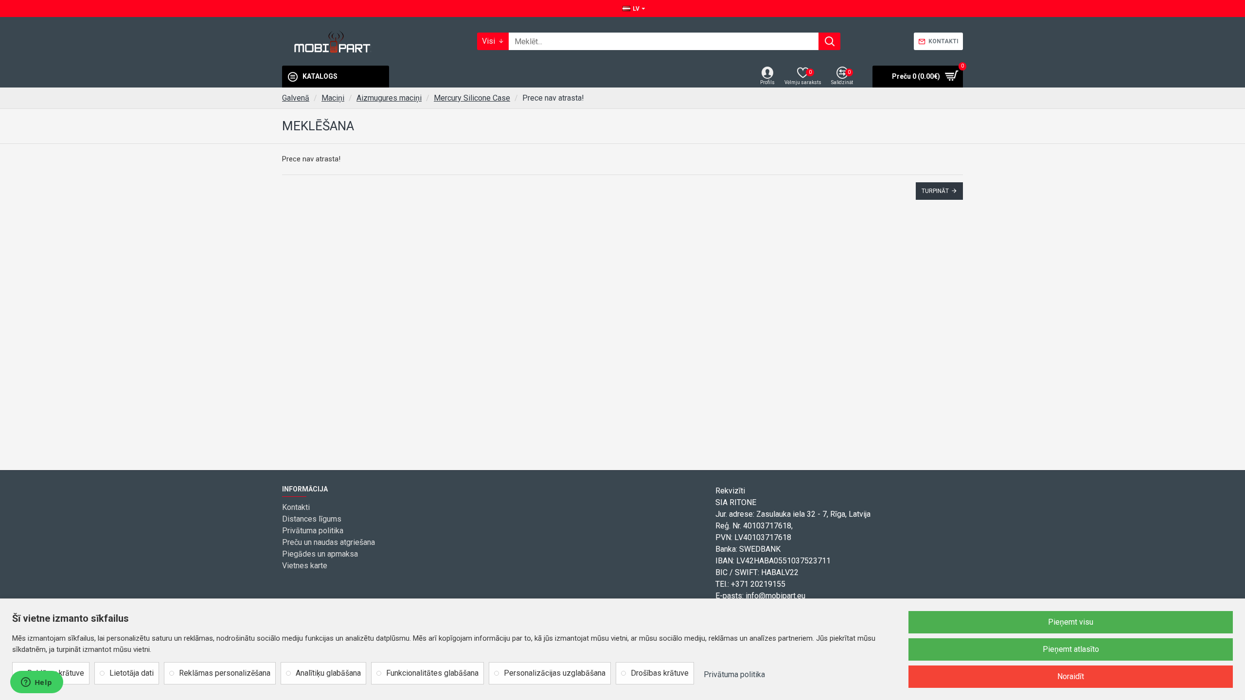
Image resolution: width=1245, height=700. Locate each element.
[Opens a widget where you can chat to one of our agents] (36, 683)
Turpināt (935, 191)
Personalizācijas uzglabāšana (554, 673)
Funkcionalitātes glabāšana (432, 673)
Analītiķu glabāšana (328, 673)
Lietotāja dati (131, 673)
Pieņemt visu (1070, 622)
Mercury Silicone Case (472, 98)
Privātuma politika (734, 674)
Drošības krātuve (660, 673)
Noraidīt (1070, 676)
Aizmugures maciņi (389, 98)
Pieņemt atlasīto (1071, 649)
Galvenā (295, 98)
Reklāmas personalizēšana (224, 673)
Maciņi (332, 98)
